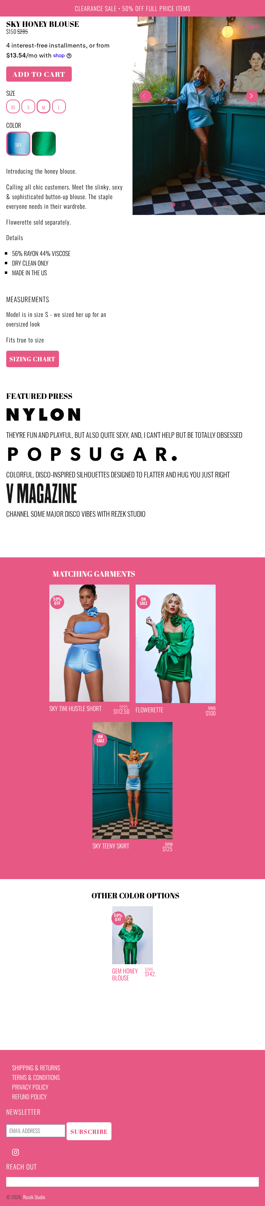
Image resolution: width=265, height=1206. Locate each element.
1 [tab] (172, 202)
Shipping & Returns (36, 1067)
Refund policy (29, 1096)
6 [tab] (224, 202)
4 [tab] (203, 202)
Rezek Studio (34, 1196)
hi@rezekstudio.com (30, 1181)
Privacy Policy (30, 1086)
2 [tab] (183, 202)
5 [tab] (214, 202)
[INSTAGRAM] (15, 1151)
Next (252, 96)
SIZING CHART (32, 359)
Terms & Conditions (36, 1077)
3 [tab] (193, 202)
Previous (145, 96)
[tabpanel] (198, 116)
